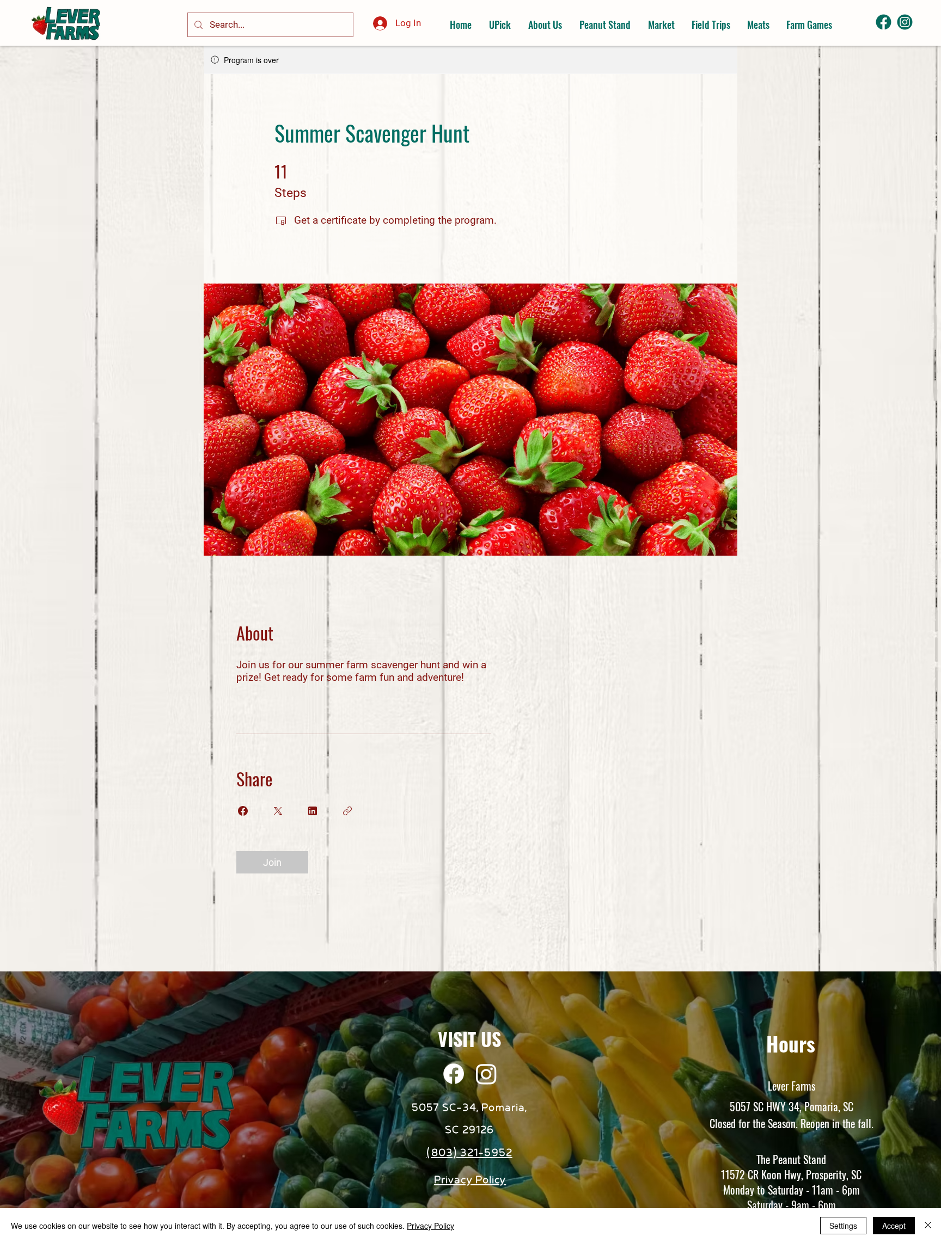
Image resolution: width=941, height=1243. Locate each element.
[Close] (927, 1225)
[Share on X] (277, 810)
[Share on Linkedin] (312, 810)
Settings (843, 1225)
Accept (894, 1225)
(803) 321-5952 (469, 1153)
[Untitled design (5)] (883, 22)
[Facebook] (453, 1073)
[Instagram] (486, 1073)
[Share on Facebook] (242, 810)
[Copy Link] (347, 810)
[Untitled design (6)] (905, 22)
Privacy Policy (430, 1225)
